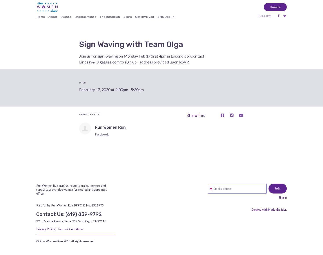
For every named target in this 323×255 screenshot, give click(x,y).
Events (66, 16)
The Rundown (109, 16)
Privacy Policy (45, 229)
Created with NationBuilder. (269, 209)
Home (40, 16)
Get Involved (144, 16)
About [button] (52, 16)
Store (127, 16)
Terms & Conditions (70, 229)
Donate (275, 7)
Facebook (102, 134)
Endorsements (85, 16)
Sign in (282, 197)
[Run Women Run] (85, 128)
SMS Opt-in (166, 16)
